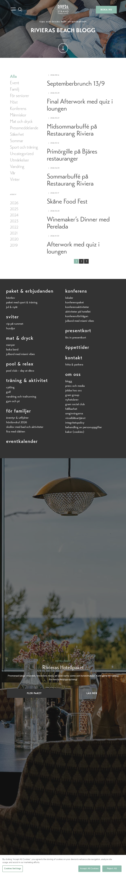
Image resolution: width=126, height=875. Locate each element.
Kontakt (74, 358)
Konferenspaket (74, 302)
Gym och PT (13, 401)
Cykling (10, 387)
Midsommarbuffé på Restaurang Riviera (72, 130)
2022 (14, 227)
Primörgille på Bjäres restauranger (72, 155)
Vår (12, 173)
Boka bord (12, 349)
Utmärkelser (19, 160)
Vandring (17, 166)
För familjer (18, 411)
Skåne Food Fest (67, 201)
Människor (18, 115)
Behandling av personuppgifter (83, 427)
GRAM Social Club (75, 404)
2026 (14, 203)
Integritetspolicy (74, 422)
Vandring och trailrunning (21, 396)
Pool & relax (19, 364)
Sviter (12, 317)
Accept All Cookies (89, 868)
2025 (14, 209)
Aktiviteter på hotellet (78, 311)
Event (14, 82)
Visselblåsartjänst (75, 418)
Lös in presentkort (75, 337)
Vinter (15, 179)
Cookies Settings (12, 868)
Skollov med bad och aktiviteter (24, 427)
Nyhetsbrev (72, 399)
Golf (8, 392)
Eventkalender (22, 441)
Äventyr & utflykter (17, 418)
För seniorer (19, 95)
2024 (14, 215)
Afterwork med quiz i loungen (73, 247)
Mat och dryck (21, 121)
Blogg (68, 381)
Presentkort (78, 331)
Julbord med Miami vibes (20, 354)
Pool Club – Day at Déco (20, 370)
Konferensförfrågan (76, 316)
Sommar (16, 140)
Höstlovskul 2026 (16, 422)
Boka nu (106, 9)
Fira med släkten (15, 431)
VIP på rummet (14, 324)
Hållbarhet (71, 409)
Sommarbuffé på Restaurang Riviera (70, 180)
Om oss (73, 374)
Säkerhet (17, 134)
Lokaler (69, 298)
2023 (14, 221)
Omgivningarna (74, 413)
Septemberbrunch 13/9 (76, 83)
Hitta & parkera (74, 364)
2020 (14, 239)
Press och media (75, 386)
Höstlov (10, 298)
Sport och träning (24, 147)
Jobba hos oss (73, 390)
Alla (13, 76)
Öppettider (77, 347)
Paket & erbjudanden (29, 291)
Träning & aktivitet (27, 380)
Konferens (18, 108)
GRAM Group (72, 395)
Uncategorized (21, 153)
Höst (14, 102)
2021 (14, 233)
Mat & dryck (19, 338)
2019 (14, 245)
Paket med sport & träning (21, 302)
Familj (14, 89)
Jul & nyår (12, 307)
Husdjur (10, 328)
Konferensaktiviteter (77, 307)
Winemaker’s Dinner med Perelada (78, 222)
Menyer (10, 345)
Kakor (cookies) (74, 432)
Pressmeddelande (24, 127)
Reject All (112, 868)
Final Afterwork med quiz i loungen (80, 105)
